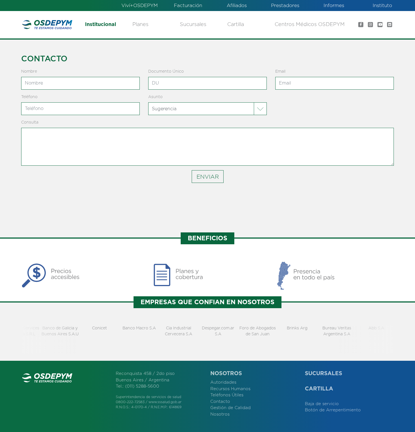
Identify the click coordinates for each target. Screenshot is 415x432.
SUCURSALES (323, 373)
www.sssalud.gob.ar (165, 402)
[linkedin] (389, 24)
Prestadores (285, 5)
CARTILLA (319, 389)
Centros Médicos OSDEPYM (310, 24)
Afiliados (237, 5)
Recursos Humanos (230, 389)
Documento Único (166, 72)
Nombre (29, 72)
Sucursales (193, 24)
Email (280, 72)
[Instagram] (370, 24)
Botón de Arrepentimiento (333, 410)
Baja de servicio (322, 404)
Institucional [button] (100, 24)
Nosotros (220, 414)
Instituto (382, 5)
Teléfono (29, 97)
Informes (334, 5)
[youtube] (380, 24)
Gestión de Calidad (230, 408)
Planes (140, 24)
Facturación (188, 5)
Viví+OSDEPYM (139, 5)
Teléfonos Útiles (226, 395)
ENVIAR (207, 177)
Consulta (29, 122)
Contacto (220, 401)
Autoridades (223, 382)
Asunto (155, 97)
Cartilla (235, 24)
